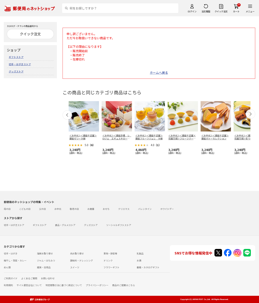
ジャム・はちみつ (46, 260)
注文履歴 (206, 11)
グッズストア (16, 71)
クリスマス (124, 208)
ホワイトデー (167, 208)
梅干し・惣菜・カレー (15, 260)
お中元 (57, 208)
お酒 (139, 260)
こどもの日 (25, 208)
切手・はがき (10, 253)
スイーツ (74, 267)
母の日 (7, 208)
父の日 (42, 208)
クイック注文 (221, 11)
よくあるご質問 (29, 278)
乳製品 (140, 253)
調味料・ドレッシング (81, 260)
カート (236, 11)
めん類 (7, 267)
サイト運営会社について (29, 285)
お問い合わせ (48, 278)
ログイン (192, 11)
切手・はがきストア (20, 64)
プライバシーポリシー (97, 285)
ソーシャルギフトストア (118, 225)
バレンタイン (145, 208)
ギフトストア (16, 57)
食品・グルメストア (65, 225)
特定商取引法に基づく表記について (64, 285)
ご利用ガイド (10, 278)
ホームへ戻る (159, 72)
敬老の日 (74, 208)
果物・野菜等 (110, 253)
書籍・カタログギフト (148, 267)
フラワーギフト (111, 267)
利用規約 (8, 285)
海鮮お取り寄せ (45, 253)
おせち (106, 208)
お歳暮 (90, 208)
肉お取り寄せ (77, 253)
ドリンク (108, 260)
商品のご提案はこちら (123, 285)
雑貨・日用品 (44, 267)
